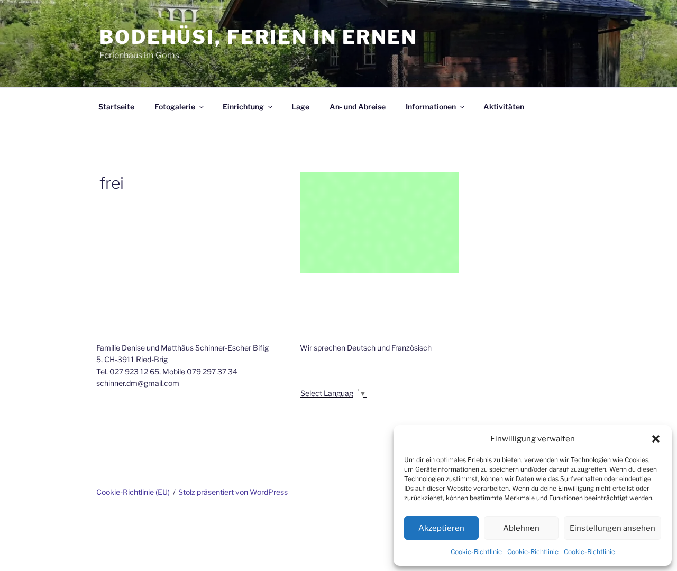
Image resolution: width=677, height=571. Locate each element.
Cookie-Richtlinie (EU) (133, 491)
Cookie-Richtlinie (476, 552)
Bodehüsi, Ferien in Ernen (258, 37)
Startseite (116, 106)
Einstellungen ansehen (612, 528)
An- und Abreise (358, 106)
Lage (300, 106)
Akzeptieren (441, 528)
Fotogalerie (174, 106)
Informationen (431, 106)
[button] (656, 439)
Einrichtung (243, 106)
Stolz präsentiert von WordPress (233, 491)
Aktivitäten (503, 106)
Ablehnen (521, 528)
